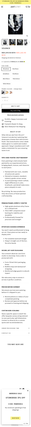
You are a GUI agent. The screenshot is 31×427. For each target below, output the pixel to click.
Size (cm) (5, 66)
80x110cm (6, 79)
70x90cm (15, 74)
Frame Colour (12, 89)
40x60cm (6, 69)
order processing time (10, 328)
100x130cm (6, 84)
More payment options (15, 115)
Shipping (4, 58)
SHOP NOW (15, 418)
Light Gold (7, 92)
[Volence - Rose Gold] (6, 378)
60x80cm (6, 74)
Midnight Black (3, 92)
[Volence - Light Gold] (4, 378)
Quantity (5, 97)
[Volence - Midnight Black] (2, 378)
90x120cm (16, 79)
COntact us (6, 333)
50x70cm (15, 69)
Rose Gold (11, 92)
